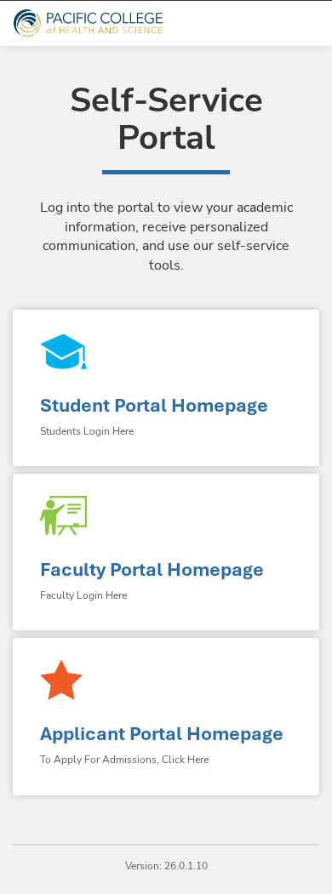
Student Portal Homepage (154, 405)
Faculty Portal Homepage (152, 569)
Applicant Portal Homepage (161, 733)
